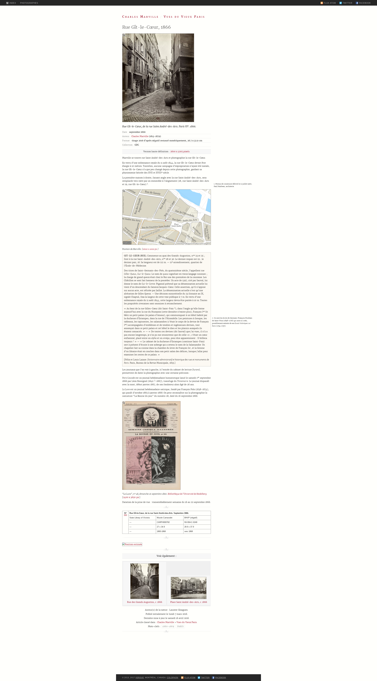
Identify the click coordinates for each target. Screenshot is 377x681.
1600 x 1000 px (150, 249)
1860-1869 (168, 626)
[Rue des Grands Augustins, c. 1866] (144, 598)
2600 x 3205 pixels (180, 151)
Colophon (172, 678)
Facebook (365, 3)
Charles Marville (140, 17)
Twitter (347, 3)
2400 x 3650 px (131, 497)
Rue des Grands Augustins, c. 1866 (144, 602)
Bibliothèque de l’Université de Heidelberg (187, 494)
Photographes (29, 3)
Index (12, 3)
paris (180, 626)
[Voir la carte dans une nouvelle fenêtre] (132, 544)
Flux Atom (330, 3)
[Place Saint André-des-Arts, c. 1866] (188, 598)
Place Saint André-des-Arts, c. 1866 (188, 602)
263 (125, 515)
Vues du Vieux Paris (184, 17)
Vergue (139, 678)
